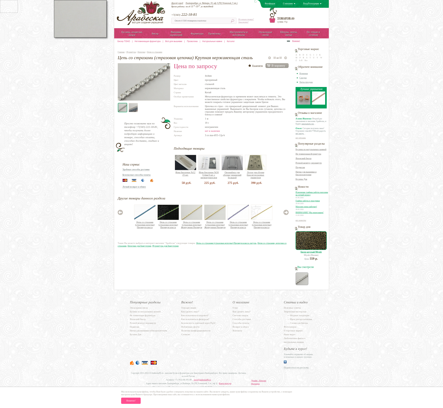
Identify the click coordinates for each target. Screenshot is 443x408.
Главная (121, 52)
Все (306, 60)
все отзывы (301, 138)
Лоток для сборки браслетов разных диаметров (255, 175)
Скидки (303, 77)
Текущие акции (188, 307)
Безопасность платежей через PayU (198, 323)
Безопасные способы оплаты (137, 174)
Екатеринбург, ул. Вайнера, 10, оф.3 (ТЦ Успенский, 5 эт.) (211, 3)
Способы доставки (242, 319)
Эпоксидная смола (139, 307)
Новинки (303, 73)
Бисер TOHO (123, 41)
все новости (301, 220)
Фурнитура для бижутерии (165, 246)
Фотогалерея (290, 327)
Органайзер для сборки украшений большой (232, 175)
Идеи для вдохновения (301, 319)
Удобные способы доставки (136, 169)
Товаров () (285, 18)
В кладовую (257, 66)
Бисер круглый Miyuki (311, 252)
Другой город (177, 3)
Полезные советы (292, 307)
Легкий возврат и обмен (134, 186)
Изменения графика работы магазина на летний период (312, 193)
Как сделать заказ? (190, 311)
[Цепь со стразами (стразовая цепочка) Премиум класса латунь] (318, 104)
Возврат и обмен (241, 327)
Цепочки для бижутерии (139, 246)
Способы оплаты (241, 323)
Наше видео (289, 334)
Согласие (185, 334)
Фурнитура (131, 52)
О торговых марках (293, 330)
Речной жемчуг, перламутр (309, 163)
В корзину (278, 65)
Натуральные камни (212, 41)
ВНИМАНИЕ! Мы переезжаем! (310, 212)
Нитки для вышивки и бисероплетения (306, 173)
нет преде (300, 133)
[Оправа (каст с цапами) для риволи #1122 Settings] (303, 104)
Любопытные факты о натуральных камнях (294, 340)
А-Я (300, 60)
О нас (235, 307)
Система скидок (240, 315)
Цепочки (141, 52)
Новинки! (296, 41)
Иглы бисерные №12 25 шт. (185, 173)
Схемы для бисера (299, 323)
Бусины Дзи (301, 179)
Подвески (300, 167)
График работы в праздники (308, 201)
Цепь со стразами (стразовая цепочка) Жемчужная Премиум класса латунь (191, 225)
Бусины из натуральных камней (311, 149)
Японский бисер (303, 158)
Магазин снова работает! (306, 206)
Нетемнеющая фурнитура (148, 41)
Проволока (192, 41)
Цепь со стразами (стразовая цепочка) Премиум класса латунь (145, 225)
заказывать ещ (307, 124)
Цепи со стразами (154, 52)
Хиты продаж (306, 82)
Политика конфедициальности (195, 330)
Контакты (237, 330)
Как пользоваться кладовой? (195, 315)
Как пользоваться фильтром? (195, 319)
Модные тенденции (299, 315)
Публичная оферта (190, 327)
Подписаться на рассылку (296, 367)
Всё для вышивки (173, 41)
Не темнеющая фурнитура (308, 154)
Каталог (231, 41)
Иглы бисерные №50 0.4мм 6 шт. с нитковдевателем (209, 175)
